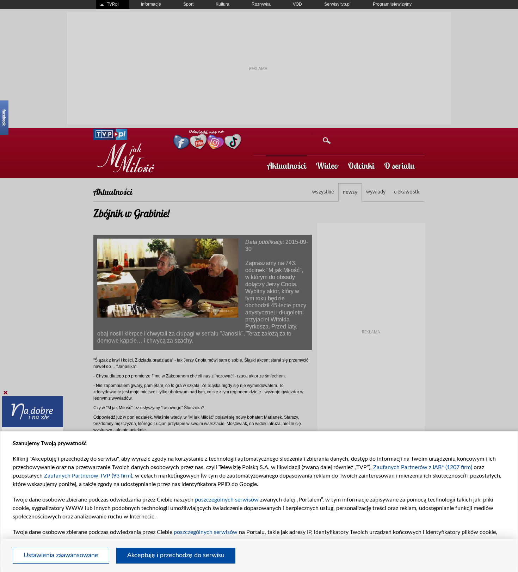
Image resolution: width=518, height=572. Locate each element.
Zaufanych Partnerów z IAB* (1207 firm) (422, 467)
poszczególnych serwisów (227, 500)
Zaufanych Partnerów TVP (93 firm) (88, 476)
